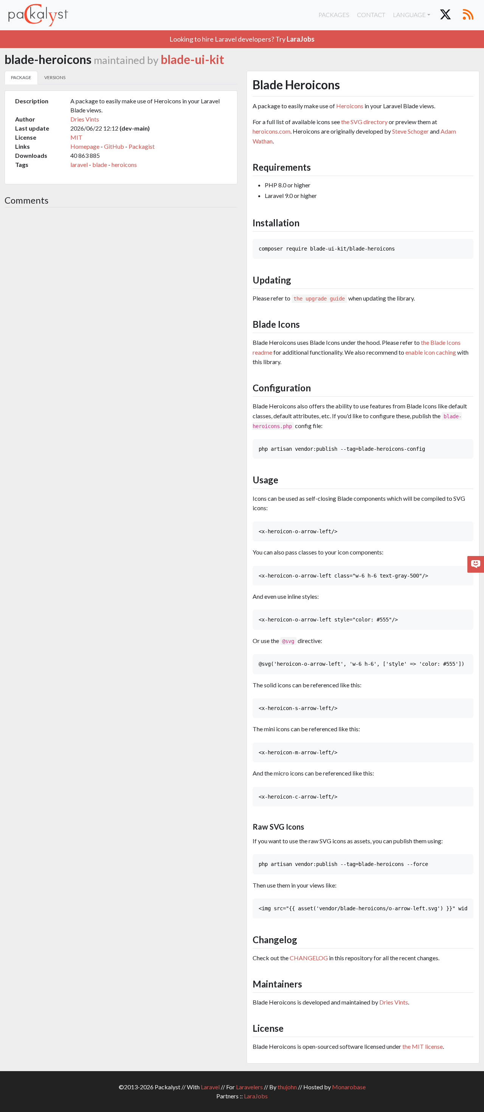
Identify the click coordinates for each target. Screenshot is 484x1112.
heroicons (124, 164)
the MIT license (422, 1046)
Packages (333, 14)
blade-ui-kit (192, 59)
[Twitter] (445, 15)
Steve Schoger (410, 131)
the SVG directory (364, 121)
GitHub (114, 146)
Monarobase (349, 1086)
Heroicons (349, 105)
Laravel (210, 1086)
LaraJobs (256, 1096)
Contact (371, 14)
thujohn (287, 1086)
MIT (76, 137)
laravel (79, 164)
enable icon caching (430, 352)
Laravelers (249, 1086)
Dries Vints (84, 119)
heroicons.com (271, 131)
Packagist (142, 146)
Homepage (84, 146)
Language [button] (409, 14)
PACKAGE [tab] (21, 77)
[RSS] (468, 15)
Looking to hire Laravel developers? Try (242, 39)
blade (99, 164)
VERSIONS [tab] (54, 77)
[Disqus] (121, 314)
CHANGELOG (309, 957)
